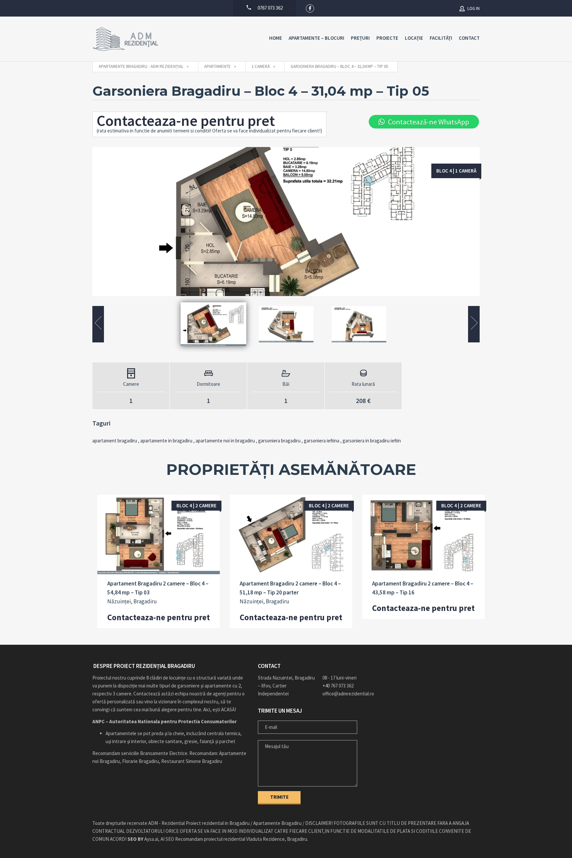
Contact (469, 38)
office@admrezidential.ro (348, 693)
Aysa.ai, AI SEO (150, 839)
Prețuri (360, 38)
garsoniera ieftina (321, 440)
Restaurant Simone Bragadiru (191, 761)
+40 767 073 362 (338, 685)
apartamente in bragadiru (166, 440)
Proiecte (387, 38)
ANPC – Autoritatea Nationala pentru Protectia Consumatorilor (164, 721)
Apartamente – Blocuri (316, 38)
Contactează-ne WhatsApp (428, 121)
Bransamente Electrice (163, 753)
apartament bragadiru (114, 440)
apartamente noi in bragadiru (225, 440)
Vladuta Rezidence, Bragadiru (276, 839)
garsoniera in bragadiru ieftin (372, 440)
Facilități (441, 38)
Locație (414, 38)
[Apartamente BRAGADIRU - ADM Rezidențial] (125, 38)
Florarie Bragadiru (140, 761)
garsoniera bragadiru (279, 440)
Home (275, 38)
